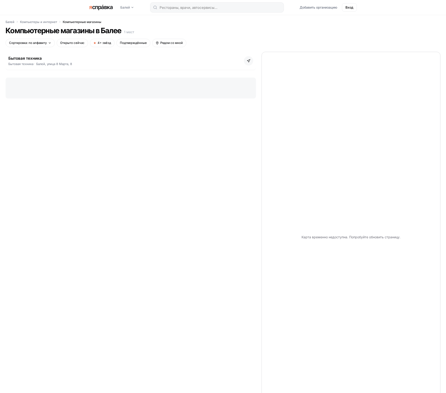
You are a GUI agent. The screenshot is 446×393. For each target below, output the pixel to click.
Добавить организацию (318, 7)
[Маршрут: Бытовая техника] (248, 61)
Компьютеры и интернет (38, 22)
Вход (349, 7)
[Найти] (155, 7)
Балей (125, 7)
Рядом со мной (171, 43)
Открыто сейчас (72, 43)
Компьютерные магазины (82, 22)
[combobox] (217, 7)
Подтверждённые (133, 43)
